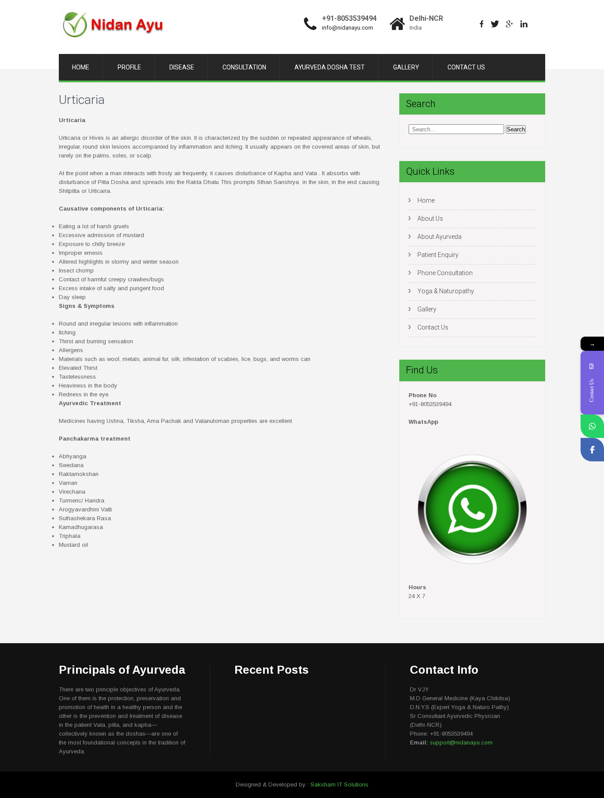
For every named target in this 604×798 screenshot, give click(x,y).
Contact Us (466, 67)
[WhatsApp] (592, 426)
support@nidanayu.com (461, 742)
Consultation (244, 67)
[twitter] (495, 24)
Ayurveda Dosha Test (329, 67)
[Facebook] (592, 449)
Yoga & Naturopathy (445, 291)
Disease (181, 67)
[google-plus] (509, 24)
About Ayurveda (439, 236)
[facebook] (482, 24)
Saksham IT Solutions (339, 784)
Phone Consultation (445, 272)
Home (80, 67)
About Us (430, 218)
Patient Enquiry (438, 254)
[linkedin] (524, 24)
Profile (129, 67)
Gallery (406, 67)
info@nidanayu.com (347, 27)
